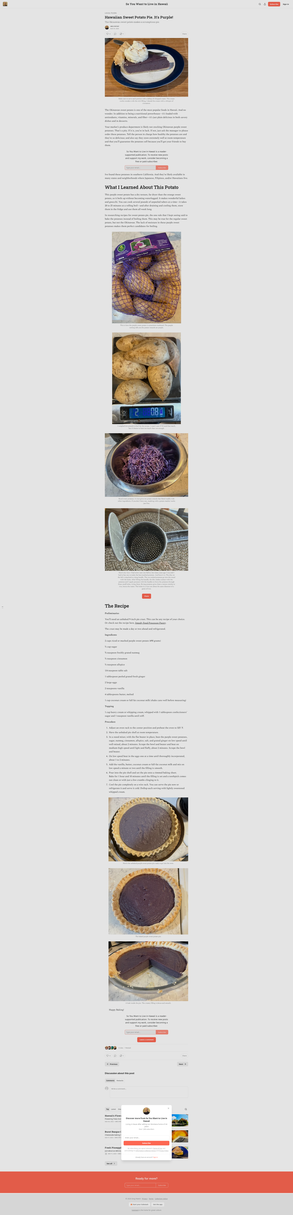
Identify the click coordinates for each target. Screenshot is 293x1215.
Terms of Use (157, 1148)
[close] (168, 1108)
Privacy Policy (163, 1151)
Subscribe (146, 1143)
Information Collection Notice (146, 1151)
